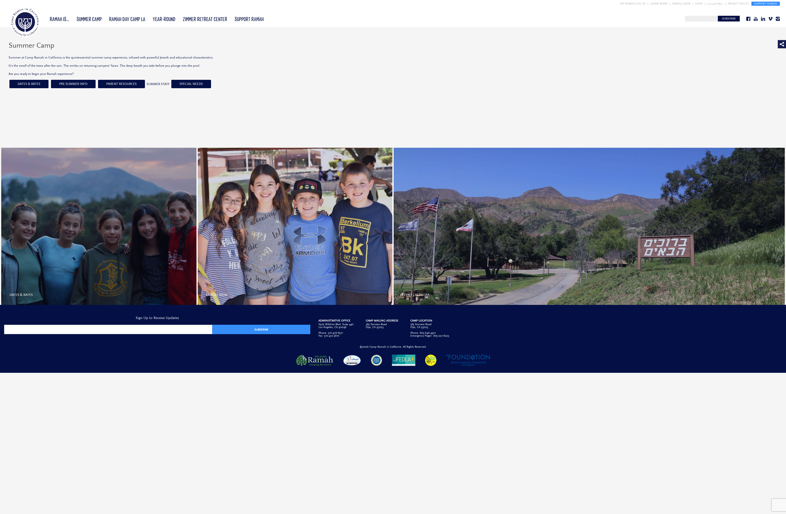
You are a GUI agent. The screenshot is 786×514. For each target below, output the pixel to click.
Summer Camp (89, 18)
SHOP (699, 3)
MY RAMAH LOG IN (633, 3)
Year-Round (164, 18)
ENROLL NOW (681, 3)
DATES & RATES (29, 84)
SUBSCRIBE (729, 18)
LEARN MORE (659, 3)
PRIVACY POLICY (738, 3)
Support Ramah (249, 18)
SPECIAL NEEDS (191, 84)
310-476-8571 (715, 3)
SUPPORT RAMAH (765, 3)
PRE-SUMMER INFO (73, 84)
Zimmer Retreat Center (205, 18)
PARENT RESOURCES (121, 84)
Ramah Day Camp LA (127, 18)
